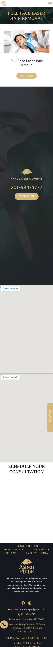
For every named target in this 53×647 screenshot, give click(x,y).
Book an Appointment (26, 179)
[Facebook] (23, 603)
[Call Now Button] (4, 624)
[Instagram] (30, 603)
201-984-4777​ (26, 187)
